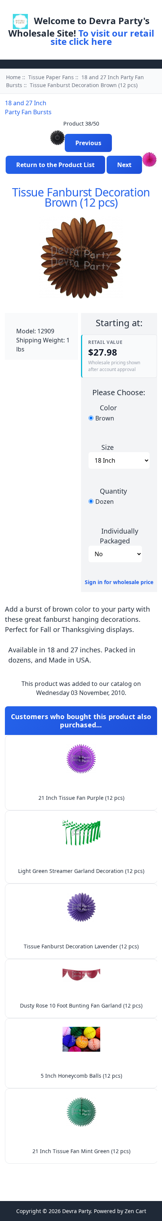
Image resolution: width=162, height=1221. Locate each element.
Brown (104, 418)
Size (107, 447)
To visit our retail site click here (102, 37)
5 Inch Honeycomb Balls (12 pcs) (81, 1075)
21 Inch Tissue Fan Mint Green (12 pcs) (81, 1151)
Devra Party (76, 1211)
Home (60, 8)
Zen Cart (135, 1211)
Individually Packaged (119, 535)
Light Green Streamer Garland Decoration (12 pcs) (81, 870)
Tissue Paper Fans (51, 77)
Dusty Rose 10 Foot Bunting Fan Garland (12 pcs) (81, 1005)
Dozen (104, 501)
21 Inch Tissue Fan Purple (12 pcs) (81, 797)
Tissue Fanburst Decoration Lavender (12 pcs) (81, 946)
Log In (86, 8)
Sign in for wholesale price (119, 582)
